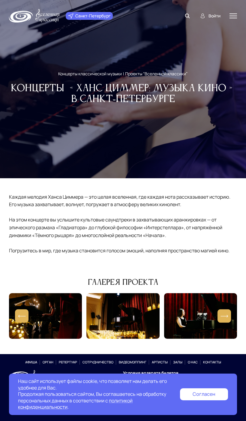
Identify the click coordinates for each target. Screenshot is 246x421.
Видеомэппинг (132, 362)
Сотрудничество (97, 362)
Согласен (204, 394)
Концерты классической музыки (90, 74)
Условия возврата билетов (150, 373)
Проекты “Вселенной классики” (156, 74)
